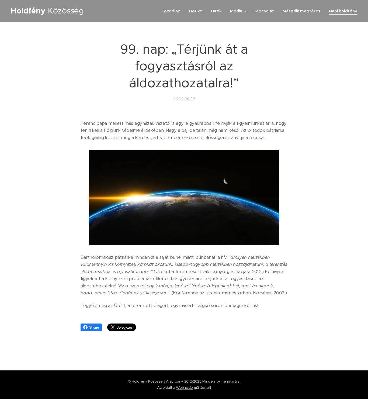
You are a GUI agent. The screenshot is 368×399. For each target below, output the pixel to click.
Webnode (184, 387)
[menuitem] (172, 11)
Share (94, 327)
